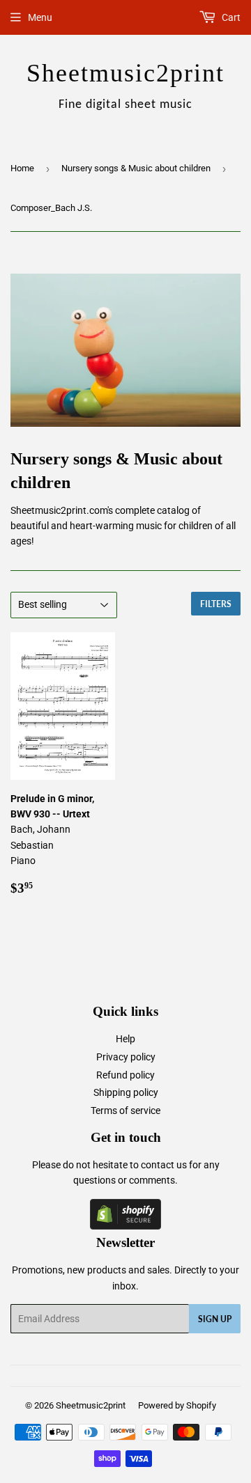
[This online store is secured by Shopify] (125, 1226)
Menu (40, 17)
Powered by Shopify (177, 1405)
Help (125, 1038)
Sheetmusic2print (91, 1405)
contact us (164, 1164)
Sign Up (214, 1319)
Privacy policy (125, 1056)
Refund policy (125, 1075)
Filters (215, 604)
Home (22, 168)
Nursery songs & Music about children (136, 168)
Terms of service (125, 1110)
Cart (230, 17)
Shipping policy (125, 1092)
